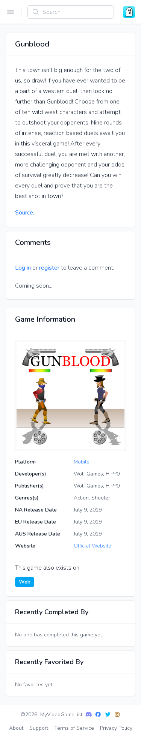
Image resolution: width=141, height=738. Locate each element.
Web (24, 581)
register (49, 268)
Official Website (92, 545)
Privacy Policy (116, 728)
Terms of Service (74, 728)
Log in (23, 268)
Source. (24, 212)
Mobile (81, 461)
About (16, 728)
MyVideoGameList (61, 714)
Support (38, 728)
